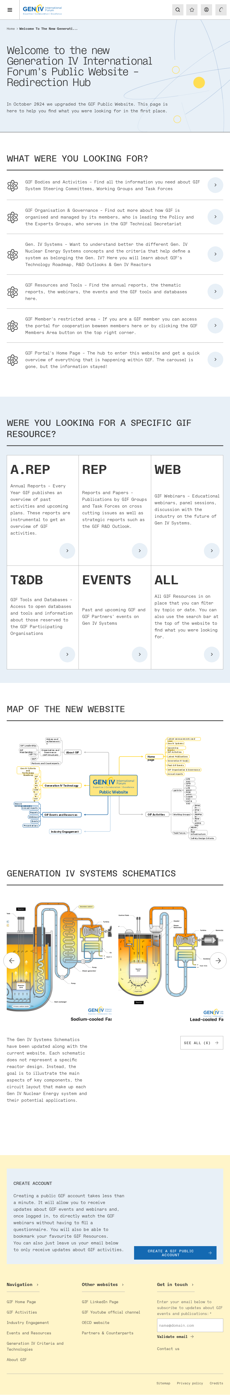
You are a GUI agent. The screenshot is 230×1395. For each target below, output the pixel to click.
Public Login (206, 9)
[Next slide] (218, 960)
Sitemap (163, 1383)
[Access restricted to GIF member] (221, 9)
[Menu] (10, 10)
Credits (216, 1383)
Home (11, 28)
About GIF (17, 1359)
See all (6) (197, 1042)
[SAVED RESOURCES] (191, 9)
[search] (177, 9)
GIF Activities (22, 1312)
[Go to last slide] (11, 960)
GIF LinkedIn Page (100, 1301)
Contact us (168, 1348)
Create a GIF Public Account (171, 1253)
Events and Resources (29, 1332)
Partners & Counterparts (108, 1332)
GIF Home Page (21, 1301)
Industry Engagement (28, 1322)
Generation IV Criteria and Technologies (35, 1346)
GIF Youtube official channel (111, 1312)
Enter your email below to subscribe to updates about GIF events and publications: (190, 1307)
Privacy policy (190, 1383)
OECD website (95, 1322)
